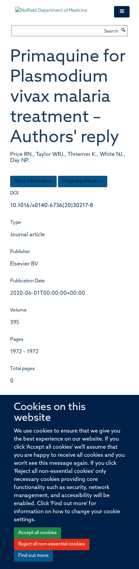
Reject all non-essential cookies (51, 544)
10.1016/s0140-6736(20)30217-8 (51, 205)
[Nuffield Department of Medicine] (59, 7)
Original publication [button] (82, 181)
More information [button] (33, 181)
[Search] (123, 30)
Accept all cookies (37, 532)
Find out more (33, 555)
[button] (122, 11)
